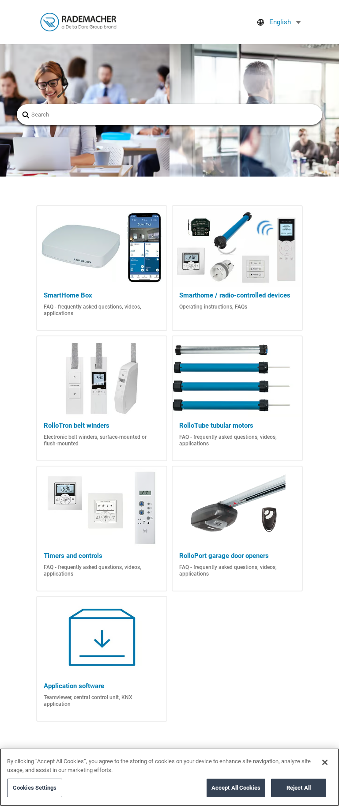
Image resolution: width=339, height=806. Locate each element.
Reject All (298, 787)
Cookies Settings (34, 787)
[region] (169, 777)
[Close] (325, 762)
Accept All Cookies (235, 787)
